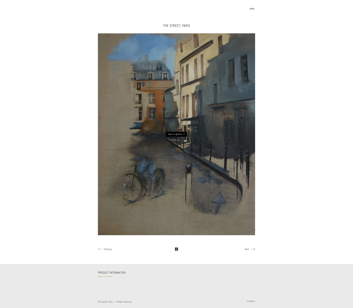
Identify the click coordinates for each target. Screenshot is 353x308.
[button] (252, 9)
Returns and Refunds (105, 276)
